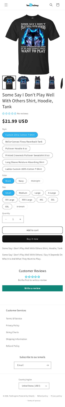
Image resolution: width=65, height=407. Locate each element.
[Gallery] (32, 52)
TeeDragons (13, 396)
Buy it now (32, 238)
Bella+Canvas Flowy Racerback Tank (23, 141)
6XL (7, 206)
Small (8, 192)
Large (38, 192)
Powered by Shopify (26, 396)
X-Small (22, 207)
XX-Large (9, 199)
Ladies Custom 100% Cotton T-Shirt (23, 169)
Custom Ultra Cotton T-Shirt (20, 134)
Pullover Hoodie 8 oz (16, 148)
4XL (41, 199)
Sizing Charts (12, 332)
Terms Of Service (14, 318)
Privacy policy (56, 396)
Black (8, 180)
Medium (23, 192)
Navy (21, 180)
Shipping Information (16, 339)
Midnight (37, 181)
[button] (6, 5)
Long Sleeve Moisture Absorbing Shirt (24, 162)
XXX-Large (27, 199)
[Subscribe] (47, 365)
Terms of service (34, 401)
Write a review (32, 288)
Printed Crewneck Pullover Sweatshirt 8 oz (27, 155)
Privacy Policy (12, 325)
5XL (53, 199)
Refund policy (42, 396)
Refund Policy (13, 346)
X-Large (52, 192)
